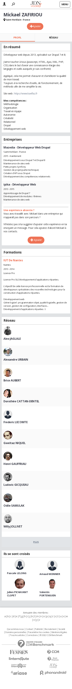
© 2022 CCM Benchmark (51, 635)
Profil (17, 37)
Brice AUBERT (12, 380)
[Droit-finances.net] (53, 659)
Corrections (32, 635)
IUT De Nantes (13, 260)
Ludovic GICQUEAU (15, 485)
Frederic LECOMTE (15, 422)
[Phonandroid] (53, 673)
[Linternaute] (19, 658)
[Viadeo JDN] (53, 666)
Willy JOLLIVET (12, 526)
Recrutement (50, 629)
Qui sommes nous (15, 629)
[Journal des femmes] (19, 652)
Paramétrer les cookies (38, 632)
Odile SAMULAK (13, 505)
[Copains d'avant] (19, 666)
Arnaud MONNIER (49, 574)
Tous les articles (17, 635)
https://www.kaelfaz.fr (25, 93)
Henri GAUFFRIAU (14, 464)
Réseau (53, 37)
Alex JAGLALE (12, 339)
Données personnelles (15, 632)
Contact (29, 629)
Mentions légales (59, 632)
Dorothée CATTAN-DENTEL (21, 401)
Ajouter (37, 26)
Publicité (39, 629)
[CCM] (53, 652)
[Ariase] (19, 673)
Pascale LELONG (16, 573)
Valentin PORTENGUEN (47, 593)
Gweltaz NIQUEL (14, 443)
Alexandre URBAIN (15, 359)
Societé (62, 629)
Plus (36, 541)
